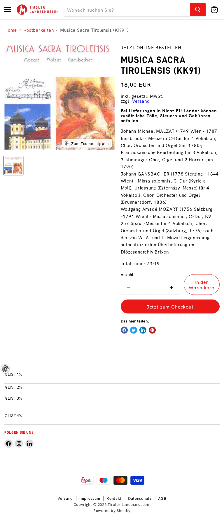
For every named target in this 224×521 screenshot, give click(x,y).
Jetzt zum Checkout (170, 306)
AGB (162, 498)
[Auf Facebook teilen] (124, 330)
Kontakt (114, 498)
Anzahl (127, 274)
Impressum (89, 498)
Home (10, 29)
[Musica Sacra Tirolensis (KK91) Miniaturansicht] (13, 165)
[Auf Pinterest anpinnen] (152, 330)
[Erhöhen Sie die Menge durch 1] (171, 287)
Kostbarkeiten (38, 29)
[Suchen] (198, 9)
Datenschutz (140, 498)
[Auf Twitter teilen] (133, 330)
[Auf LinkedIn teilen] (142, 330)
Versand (141, 101)
